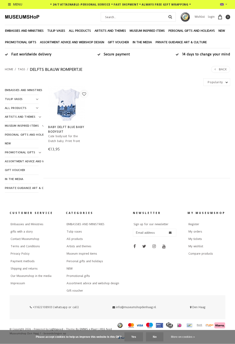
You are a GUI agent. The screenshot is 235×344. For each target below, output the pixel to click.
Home (9, 69)
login (211, 16)
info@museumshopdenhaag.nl (136, 307)
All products (80, 30)
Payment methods (23, 261)
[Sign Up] (170, 233)
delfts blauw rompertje (56, 69)
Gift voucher (118, 42)
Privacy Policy (20, 253)
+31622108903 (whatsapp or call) (55, 307)
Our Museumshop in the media (31, 276)
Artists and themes (110, 30)
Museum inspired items (147, 30)
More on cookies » (183, 336)
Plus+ (94, 329)
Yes (133, 336)
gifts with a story (22, 231)
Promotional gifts (20, 42)
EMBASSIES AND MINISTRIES (24, 30)
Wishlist (200, 16)
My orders (195, 231)
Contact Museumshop (25, 239)
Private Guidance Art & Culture (181, 42)
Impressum (18, 283)
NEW (221, 30)
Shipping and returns (24, 268)
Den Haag (198, 307)
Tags (21, 69)
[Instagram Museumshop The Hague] (154, 247)
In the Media (142, 42)
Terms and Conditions (25, 246)
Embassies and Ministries (27, 224)
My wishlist (195, 246)
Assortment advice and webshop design (72, 42)
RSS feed (106, 329)
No (155, 336)
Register (193, 224)
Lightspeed (56, 329)
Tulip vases (56, 30)
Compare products (200, 253)
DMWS (84, 329)
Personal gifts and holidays (191, 30)
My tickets (195, 239)
